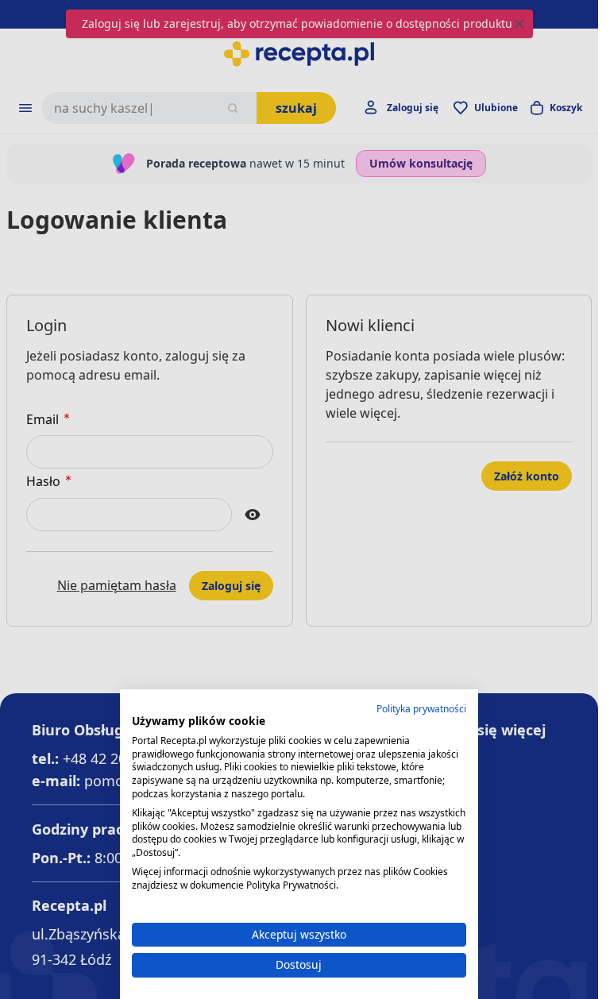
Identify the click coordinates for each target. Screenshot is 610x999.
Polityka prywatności (421, 709)
